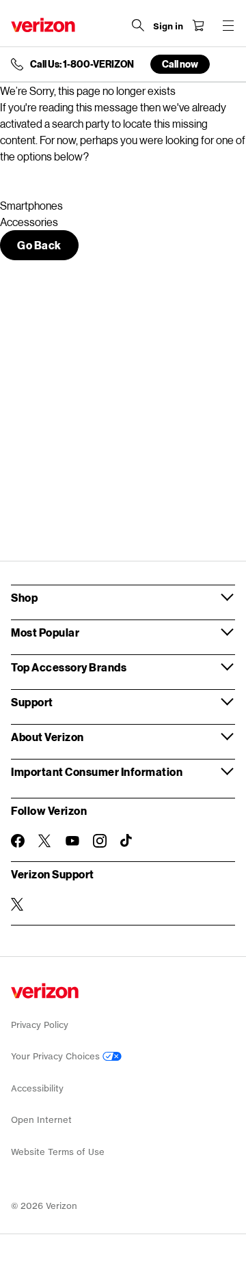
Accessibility (37, 1088)
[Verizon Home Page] (43, 25)
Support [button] (32, 701)
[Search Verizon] (138, 25)
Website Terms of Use (58, 1152)
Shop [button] (24, 597)
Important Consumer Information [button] (96, 771)
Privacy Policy (39, 1025)
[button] (39, 245)
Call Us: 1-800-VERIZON (82, 64)
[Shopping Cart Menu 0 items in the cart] (198, 25)
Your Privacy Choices (56, 1056)
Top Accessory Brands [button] (68, 666)
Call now (180, 64)
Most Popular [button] (45, 632)
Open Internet (41, 1120)
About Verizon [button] (47, 736)
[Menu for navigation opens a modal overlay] (228, 25)
